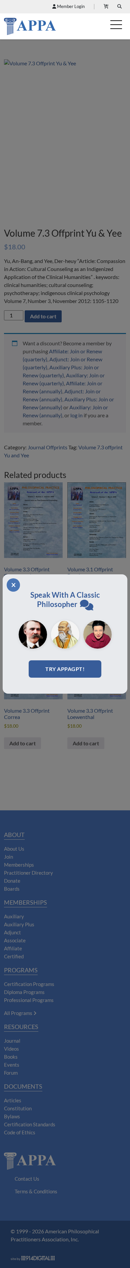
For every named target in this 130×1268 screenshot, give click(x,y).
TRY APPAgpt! (65, 669)
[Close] (13, 585)
